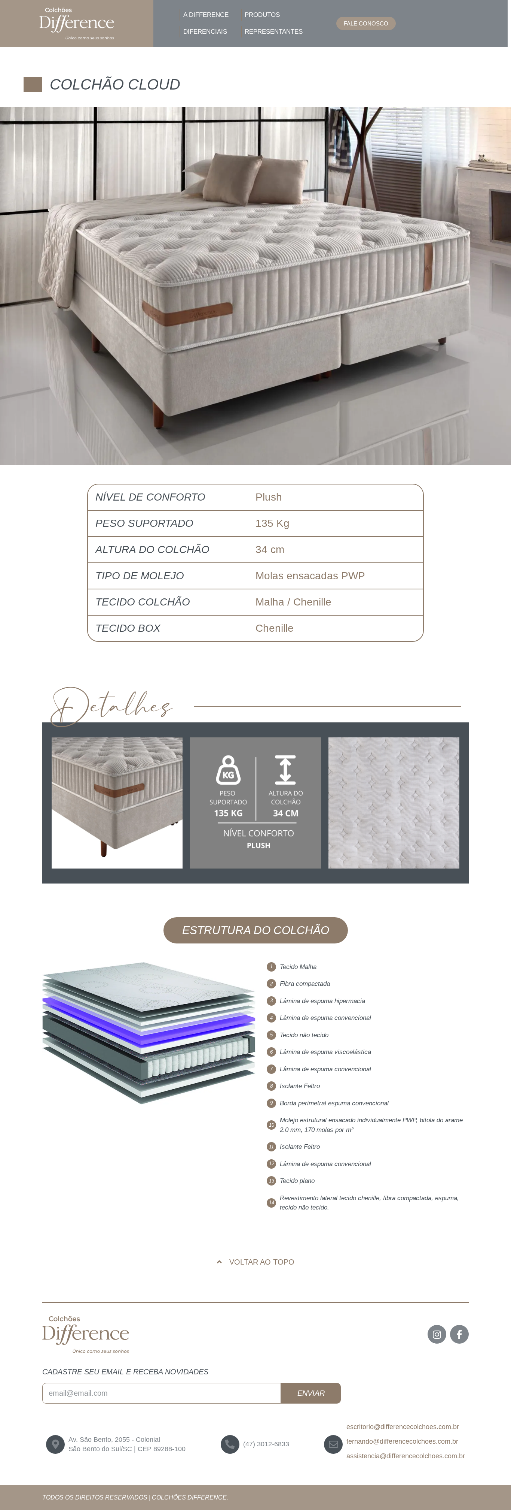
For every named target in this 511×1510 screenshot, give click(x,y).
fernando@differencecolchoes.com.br (402, 1441)
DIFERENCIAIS (205, 31)
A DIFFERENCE (206, 14)
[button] (366, 23)
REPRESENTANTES (274, 31)
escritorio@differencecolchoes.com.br (402, 1427)
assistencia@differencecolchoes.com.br (405, 1456)
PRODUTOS (262, 14)
